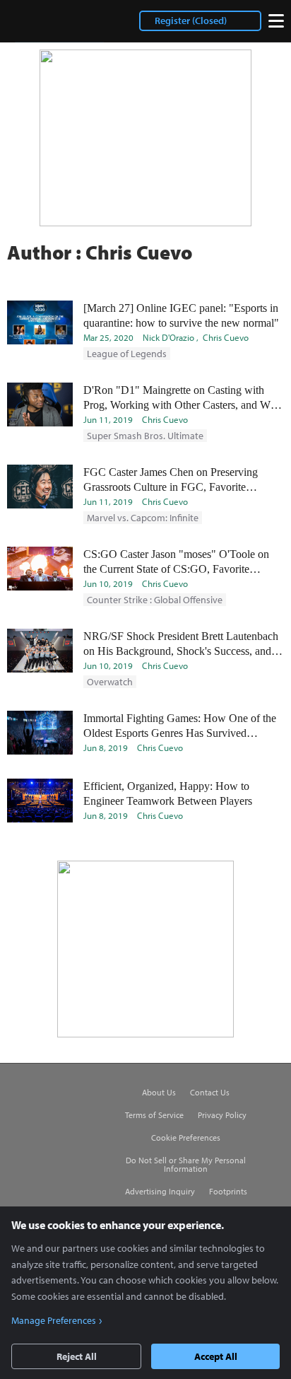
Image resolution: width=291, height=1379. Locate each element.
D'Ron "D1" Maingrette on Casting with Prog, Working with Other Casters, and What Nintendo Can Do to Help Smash (183, 398)
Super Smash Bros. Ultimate (145, 435)
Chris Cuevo (226, 337)
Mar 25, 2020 (108, 337)
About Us (159, 1092)
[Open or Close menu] (276, 20)
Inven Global (52, 1092)
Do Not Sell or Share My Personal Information (186, 1164)
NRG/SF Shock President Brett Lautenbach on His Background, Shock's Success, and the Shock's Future (180, 644)
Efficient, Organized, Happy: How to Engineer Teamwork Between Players (167, 793)
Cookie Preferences (185, 1138)
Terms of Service (154, 1115)
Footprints (228, 1191)
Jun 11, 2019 (108, 419)
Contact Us (210, 1092)
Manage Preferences (53, 1320)
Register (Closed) (191, 20)
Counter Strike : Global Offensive (154, 599)
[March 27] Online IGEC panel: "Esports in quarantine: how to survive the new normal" (181, 315)
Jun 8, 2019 (105, 747)
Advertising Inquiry (160, 1191)
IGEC (45, 21)
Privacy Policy (222, 1115)
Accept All (215, 1356)
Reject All (77, 1356)
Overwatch (110, 681)
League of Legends (127, 353)
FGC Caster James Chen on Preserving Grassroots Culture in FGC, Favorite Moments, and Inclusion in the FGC (170, 480)
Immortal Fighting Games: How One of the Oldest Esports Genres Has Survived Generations (179, 726)
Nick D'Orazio (168, 337)
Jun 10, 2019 (108, 583)
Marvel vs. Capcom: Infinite (142, 517)
